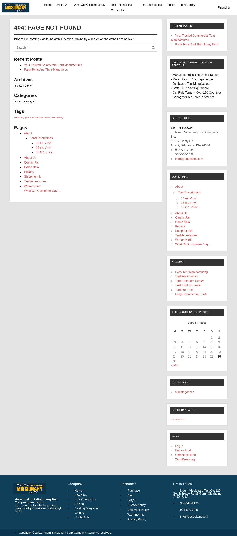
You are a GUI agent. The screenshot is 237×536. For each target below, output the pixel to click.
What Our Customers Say (89, 4)
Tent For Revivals (186, 276)
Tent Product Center (188, 285)
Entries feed (183, 450)
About (28, 133)
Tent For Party (184, 289)
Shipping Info (32, 176)
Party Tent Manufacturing (191, 272)
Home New (31, 167)
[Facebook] (17, 519)
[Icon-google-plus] (38, 519)
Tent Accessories (151, 4)
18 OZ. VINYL (45, 152)
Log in (179, 446)
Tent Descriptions (121, 4)
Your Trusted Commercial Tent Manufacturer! (53, 65)
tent (53, 117)
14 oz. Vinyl (43, 142)
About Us (62, 4)
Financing (224, 7)
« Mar (174, 365)
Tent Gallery (188, 4)
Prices (171, 4)
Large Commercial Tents (191, 294)
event (16, 117)
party (22, 117)
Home (47, 4)
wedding (59, 117)
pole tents (29, 117)
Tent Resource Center (189, 280)
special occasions (43, 117)
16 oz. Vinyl (43, 147)
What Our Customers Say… (42, 190)
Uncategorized (184, 392)
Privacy (29, 171)
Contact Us (118, 10)
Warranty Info (32, 186)
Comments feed (185, 454)
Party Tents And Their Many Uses (46, 69)
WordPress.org (185, 459)
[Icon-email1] (24, 519)
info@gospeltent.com (189, 158)
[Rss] (31, 519)
